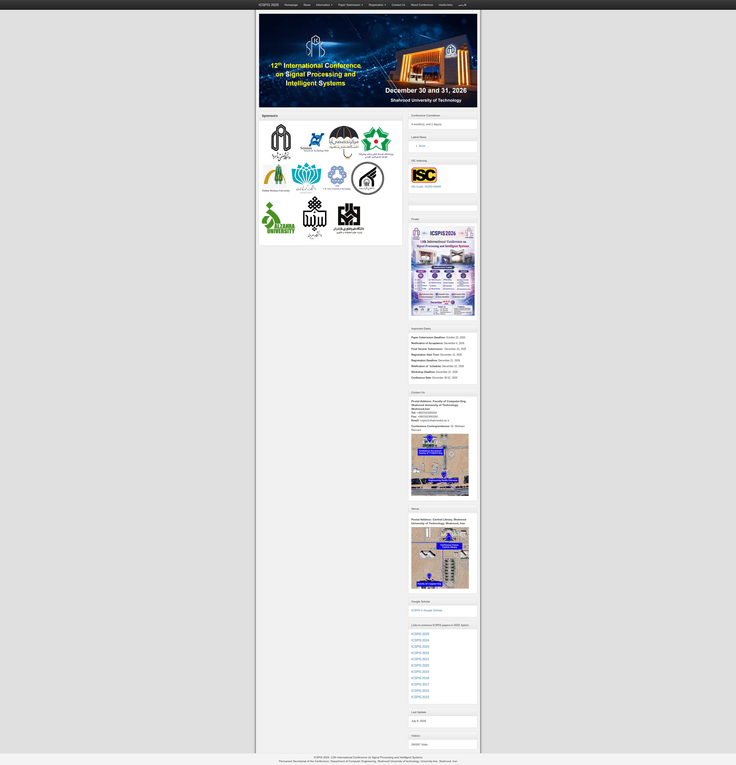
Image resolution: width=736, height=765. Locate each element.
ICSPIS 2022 (420, 653)
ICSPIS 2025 (420, 634)
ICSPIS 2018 (420, 678)
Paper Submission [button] (349, 4)
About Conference (422, 4)
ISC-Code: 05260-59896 (426, 186)
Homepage (291, 4)
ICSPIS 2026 (269, 5)
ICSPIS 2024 (420, 640)
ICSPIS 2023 (420, 646)
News (307, 4)
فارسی (462, 4)
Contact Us (398, 4)
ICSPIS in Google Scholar (426, 610)
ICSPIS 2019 (420, 671)
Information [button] (323, 4)
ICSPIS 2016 (420, 690)
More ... (423, 145)
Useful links (446, 4)
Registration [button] (376, 4)
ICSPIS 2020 (420, 665)
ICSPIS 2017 (420, 684)
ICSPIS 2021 (420, 659)
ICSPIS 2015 (420, 697)
